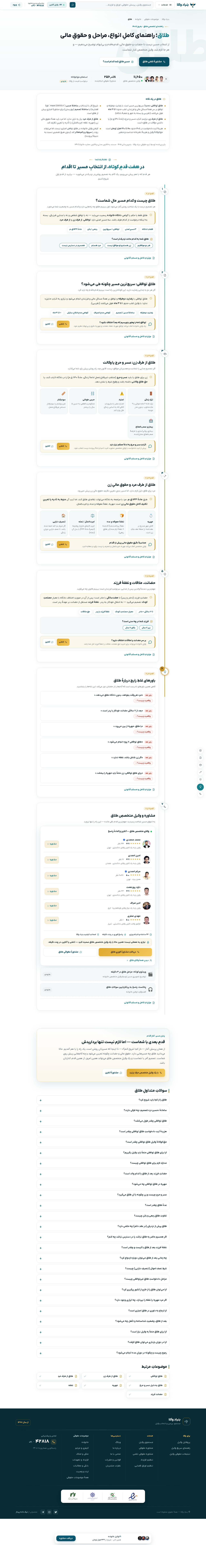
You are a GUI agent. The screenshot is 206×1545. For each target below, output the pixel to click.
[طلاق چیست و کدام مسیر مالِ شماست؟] (200, 751)
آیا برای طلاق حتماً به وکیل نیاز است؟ (149, 1331)
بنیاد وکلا (165, 19)
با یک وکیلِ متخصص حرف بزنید (144, 1072)
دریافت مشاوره (66, 1538)
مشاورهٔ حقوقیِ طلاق (68, 952)
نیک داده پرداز (22, 1512)
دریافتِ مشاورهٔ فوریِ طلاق (123, 952)
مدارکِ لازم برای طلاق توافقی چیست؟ (148, 1163)
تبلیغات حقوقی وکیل (180, 1454)
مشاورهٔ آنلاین (111, 1072)
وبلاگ (118, 1442)
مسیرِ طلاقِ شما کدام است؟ (116, 61)
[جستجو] (72, 5)
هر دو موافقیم (143, 245)
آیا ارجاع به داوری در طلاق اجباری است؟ (147, 1310)
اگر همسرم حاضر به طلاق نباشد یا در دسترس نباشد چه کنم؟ (137, 1236)
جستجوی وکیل (146, 1442)
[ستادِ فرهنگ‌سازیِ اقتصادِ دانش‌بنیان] (112, 1496)
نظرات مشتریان (113, 1465)
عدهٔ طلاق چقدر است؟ (156, 1205)
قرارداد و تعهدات (80, 1459)
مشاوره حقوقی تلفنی (143, 1454)
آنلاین (47, 324)
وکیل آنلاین (53, 5)
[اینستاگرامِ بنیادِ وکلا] (49, 1512)
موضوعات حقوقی (151, 19)
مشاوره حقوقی (146, 1448)
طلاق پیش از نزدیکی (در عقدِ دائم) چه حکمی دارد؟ (142, 1226)
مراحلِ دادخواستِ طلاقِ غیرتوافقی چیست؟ (145, 1279)
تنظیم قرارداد (146, 1459)
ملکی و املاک (82, 1454)
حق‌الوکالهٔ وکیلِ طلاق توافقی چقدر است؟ (146, 1142)
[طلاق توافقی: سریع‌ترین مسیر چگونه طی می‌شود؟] (200, 758)
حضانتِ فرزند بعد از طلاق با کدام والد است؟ (145, 1173)
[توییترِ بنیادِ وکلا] (55, 1512)
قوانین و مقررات (113, 1459)
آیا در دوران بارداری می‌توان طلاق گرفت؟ (147, 1342)
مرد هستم (96, 245)
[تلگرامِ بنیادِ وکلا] (42, 1512)
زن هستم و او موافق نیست (119, 245)
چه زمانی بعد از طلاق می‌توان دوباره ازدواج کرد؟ (143, 1258)
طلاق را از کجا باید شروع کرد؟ (153, 1099)
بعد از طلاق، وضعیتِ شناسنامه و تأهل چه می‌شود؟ (141, 1321)
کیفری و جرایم (82, 1448)
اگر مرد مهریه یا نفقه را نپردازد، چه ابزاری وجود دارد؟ (141, 1300)
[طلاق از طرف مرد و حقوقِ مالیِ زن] (200, 773)
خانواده (138, 19)
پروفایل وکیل (183, 1442)
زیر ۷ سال (146, 627)
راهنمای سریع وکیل (180, 1448)
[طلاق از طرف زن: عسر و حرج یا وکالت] (200, 765)
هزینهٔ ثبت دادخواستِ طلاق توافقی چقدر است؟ (143, 1131)
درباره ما (117, 1448)
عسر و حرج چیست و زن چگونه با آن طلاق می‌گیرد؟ (142, 1194)
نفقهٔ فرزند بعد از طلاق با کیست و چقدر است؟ (144, 1247)
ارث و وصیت (82, 1471)
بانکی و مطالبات (81, 1465)
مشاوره (53, 844)
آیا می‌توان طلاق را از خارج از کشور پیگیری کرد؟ (144, 1289)
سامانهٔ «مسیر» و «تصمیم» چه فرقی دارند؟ (145, 1110)
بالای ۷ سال (130, 627)
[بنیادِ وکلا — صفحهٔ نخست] (186, 1421)
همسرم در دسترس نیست (73, 245)
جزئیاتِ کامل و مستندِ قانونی (137, 258)
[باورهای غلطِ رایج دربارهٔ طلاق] (200, 787)
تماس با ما (115, 1454)
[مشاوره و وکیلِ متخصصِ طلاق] (200, 794)
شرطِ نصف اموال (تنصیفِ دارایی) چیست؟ (146, 1268)
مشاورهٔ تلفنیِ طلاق (152, 61)
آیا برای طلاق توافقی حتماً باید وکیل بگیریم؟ (145, 1152)
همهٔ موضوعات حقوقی (78, 1477)
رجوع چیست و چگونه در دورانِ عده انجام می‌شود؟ (142, 1352)
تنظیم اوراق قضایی (144, 1465)
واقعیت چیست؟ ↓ (143, 700)
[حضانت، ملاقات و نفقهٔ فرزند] (200, 780)
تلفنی (61, 324)
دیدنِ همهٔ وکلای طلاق (139, 960)
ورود (15, 4)
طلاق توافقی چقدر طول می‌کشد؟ (150, 1121)
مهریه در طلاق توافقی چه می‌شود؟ (149, 1184)
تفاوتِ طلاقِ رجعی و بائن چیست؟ (150, 1215)
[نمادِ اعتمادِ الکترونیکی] (133, 1496)
